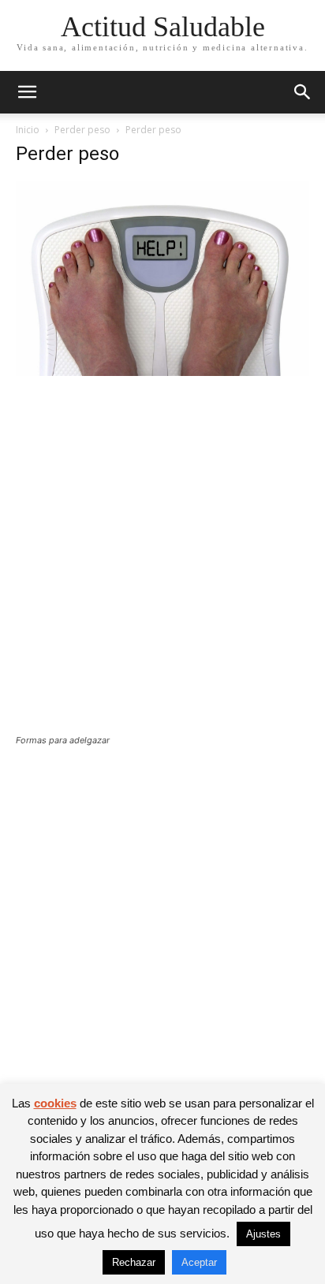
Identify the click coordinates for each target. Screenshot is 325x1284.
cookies (55, 1103)
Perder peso (82, 129)
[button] (27, 92)
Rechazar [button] (133, 1262)
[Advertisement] (162, 565)
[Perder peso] (162, 371)
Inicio (27, 129)
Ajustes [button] (263, 1234)
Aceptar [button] (199, 1262)
